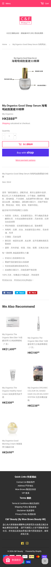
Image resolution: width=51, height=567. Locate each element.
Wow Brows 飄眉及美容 (25, 489)
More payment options (25, 160)
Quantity (6, 131)
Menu (8, 3)
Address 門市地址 (25, 486)
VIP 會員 (25, 493)
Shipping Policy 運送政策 (25, 507)
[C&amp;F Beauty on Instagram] (27, 544)
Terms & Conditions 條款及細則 (25, 503)
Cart (47, 3)
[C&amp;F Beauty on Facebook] (22, 544)
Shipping (6, 123)
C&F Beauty (18, 551)
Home (4, 44)
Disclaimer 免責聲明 (25, 510)
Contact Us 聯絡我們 (25, 482)
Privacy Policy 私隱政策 (25, 514)
